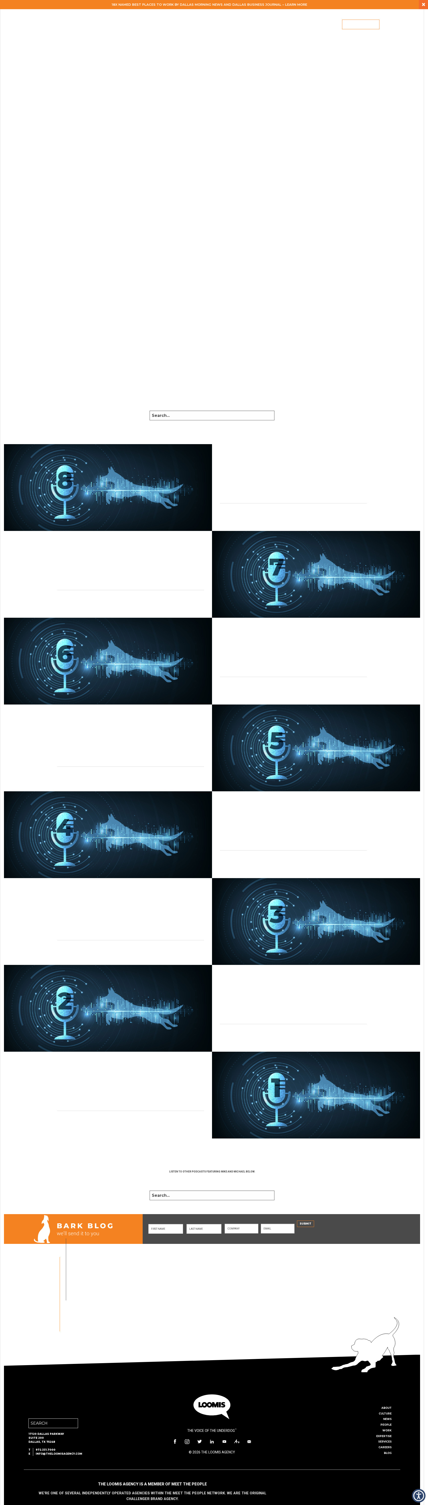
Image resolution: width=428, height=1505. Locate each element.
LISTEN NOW (212, 1180)
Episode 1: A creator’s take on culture (71, 1078)
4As (237, 1441)
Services (280, 24)
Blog (328, 24)
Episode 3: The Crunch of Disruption (68, 902)
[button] (419, 1496)
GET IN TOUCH (169, 1313)
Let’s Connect (360, 24)
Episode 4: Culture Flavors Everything (282, 818)
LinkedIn (212, 1441)
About (184, 24)
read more (229, 512)
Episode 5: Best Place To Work (58, 728)
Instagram (187, 1441)
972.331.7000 (45, 1449)
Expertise (253, 24)
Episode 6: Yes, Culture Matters (271, 644)
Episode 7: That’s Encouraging (58, 557)
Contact (249, 1441)
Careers (306, 24)
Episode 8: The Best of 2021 (265, 471)
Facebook (175, 1441)
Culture (385, 1413)
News (387, 1419)
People (207, 24)
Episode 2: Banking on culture (270, 991)
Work (229, 24)
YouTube (224, 1441)
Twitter (200, 1441)
